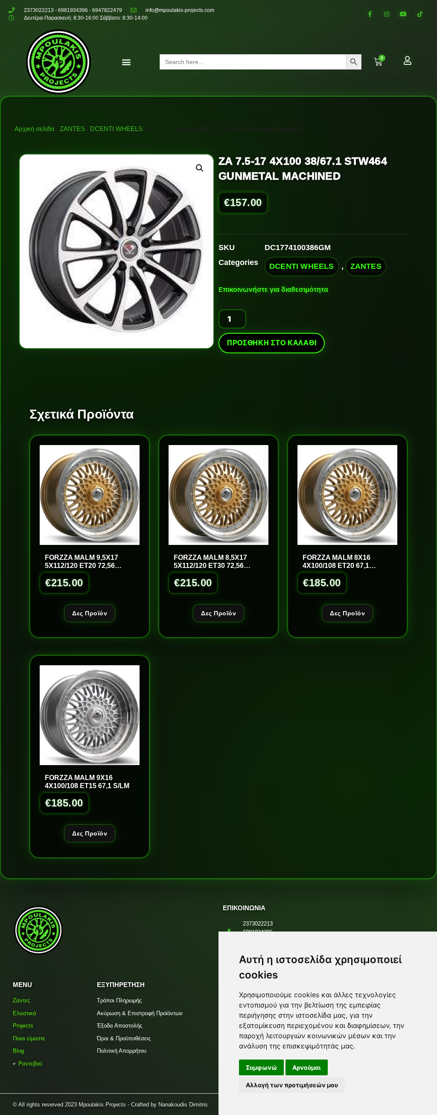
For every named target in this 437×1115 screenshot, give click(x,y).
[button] (126, 62)
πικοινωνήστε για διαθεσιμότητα (275, 289)
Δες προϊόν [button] (89, 613)
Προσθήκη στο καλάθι (271, 342)
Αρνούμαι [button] (306, 1067)
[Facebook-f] (369, 14)
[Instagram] (386, 14)
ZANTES (72, 128)
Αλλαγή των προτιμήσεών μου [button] (292, 1085)
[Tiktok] (420, 14)
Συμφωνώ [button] (261, 1067)
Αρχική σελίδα (35, 128)
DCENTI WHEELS (116, 128)
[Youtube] (403, 14)
